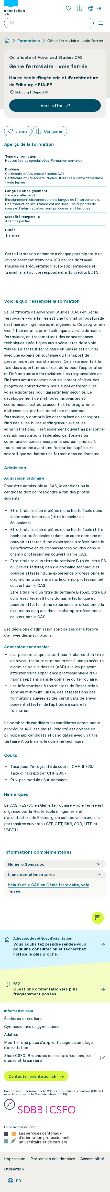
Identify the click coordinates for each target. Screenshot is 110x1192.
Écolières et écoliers (23, 1018)
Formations (28, 41)
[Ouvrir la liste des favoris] (68, 8)
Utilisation (14, 1169)
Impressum (14, 1158)
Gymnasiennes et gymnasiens (31, 1026)
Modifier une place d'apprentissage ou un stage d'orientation (48, 1045)
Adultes (11, 1034)
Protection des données (52, 1158)
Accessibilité (92, 1158)
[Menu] (101, 23)
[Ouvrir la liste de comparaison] (79, 8)
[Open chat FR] (98, 918)
